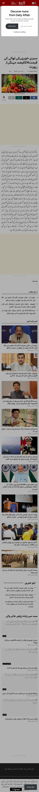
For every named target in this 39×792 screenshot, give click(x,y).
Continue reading (19, 32)
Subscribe (12, 26)
